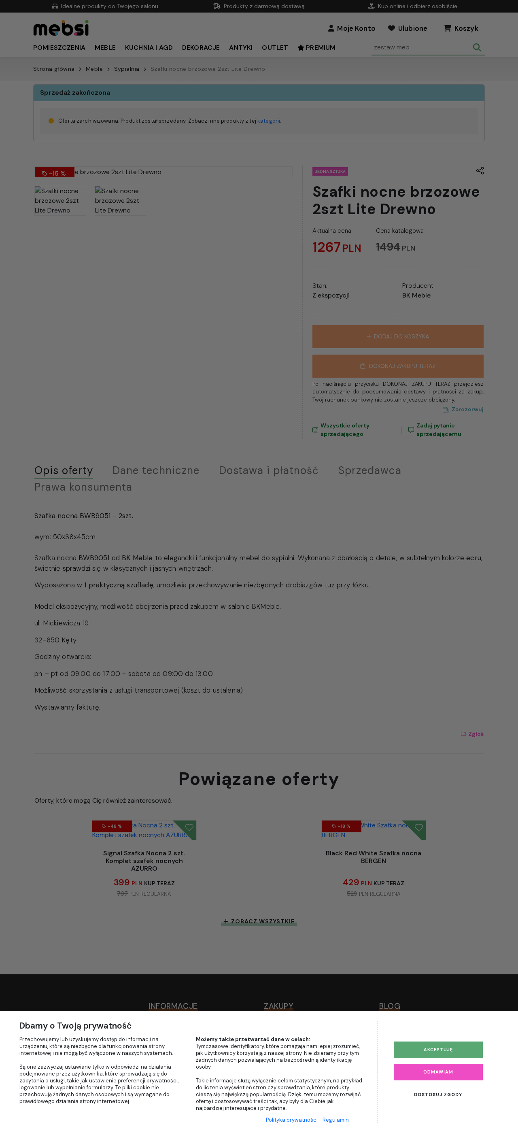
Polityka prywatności (292, 1119)
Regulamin (336, 1119)
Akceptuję (438, 1049)
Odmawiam (438, 1072)
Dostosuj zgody (438, 1094)
